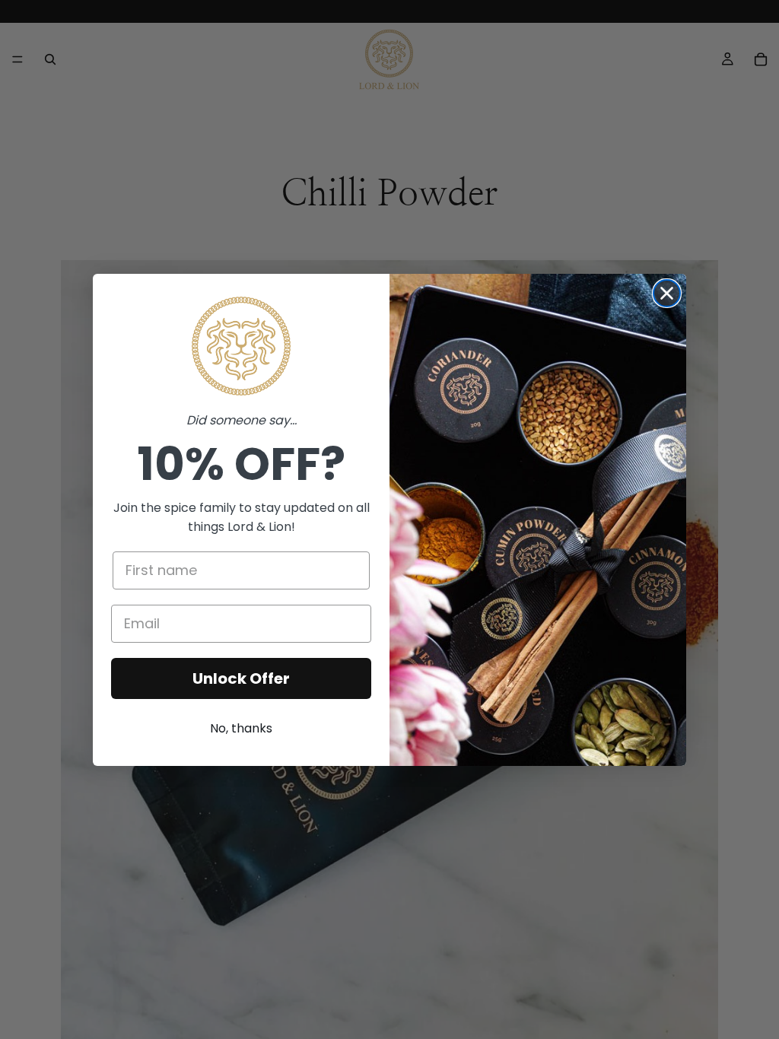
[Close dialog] (666, 293)
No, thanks (241, 728)
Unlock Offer (241, 678)
